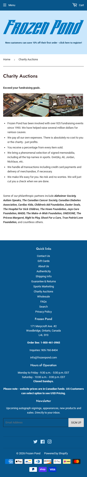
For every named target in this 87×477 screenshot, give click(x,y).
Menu (11, 5)
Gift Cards (44, 261)
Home (6, 59)
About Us (43, 266)
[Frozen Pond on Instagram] (50, 442)
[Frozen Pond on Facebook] (42, 442)
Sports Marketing (43, 286)
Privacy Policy (43, 311)
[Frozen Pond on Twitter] (35, 442)
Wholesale (43, 296)
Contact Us (43, 256)
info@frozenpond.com (43, 357)
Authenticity (44, 271)
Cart (81, 5)
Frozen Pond (33, 453)
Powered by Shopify (56, 453)
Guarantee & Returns (43, 281)
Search (43, 306)
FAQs (43, 301)
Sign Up (76, 422)
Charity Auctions (43, 291)
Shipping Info (44, 276)
